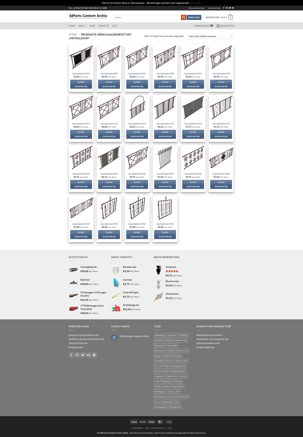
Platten (158, 386)
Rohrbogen (160, 391)
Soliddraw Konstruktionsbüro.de (86, 338)
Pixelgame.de (76, 347)
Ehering (177, 355)
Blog (92, 26)
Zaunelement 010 (109, 173)
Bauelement (160, 345)
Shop (81, 26)
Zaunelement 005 (221, 173)
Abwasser (172, 335)
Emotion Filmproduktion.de (84, 334)
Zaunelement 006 (193, 173)
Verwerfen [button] (195, 2)
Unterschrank (182, 396)
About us (104, 26)
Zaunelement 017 (81, 123)
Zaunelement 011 (221, 123)
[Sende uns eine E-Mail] (233, 8)
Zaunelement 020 (165, 73)
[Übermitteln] (183, 17)
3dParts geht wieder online (134, 336)
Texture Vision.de (78, 343)
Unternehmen (214, 8)
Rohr (181, 386)
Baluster (170, 340)
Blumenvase (160, 350)
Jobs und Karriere (197, 8)
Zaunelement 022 (109, 73)
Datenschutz (158, 428)
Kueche (165, 371)
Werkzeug (166, 402)
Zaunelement (161, 407)
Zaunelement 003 (109, 223)
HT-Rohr (165, 366)
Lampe (183, 376)
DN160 (167, 355)
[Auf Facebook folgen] (224, 8)
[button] (194, 17)
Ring (174, 386)
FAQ (115, 26)
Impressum (137, 428)
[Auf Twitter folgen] (230, 8)
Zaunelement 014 (137, 123)
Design (158, 355)
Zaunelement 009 (81, 173)
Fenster (168, 361)
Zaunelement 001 (165, 223)
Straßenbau (160, 396)
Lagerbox (159, 376)
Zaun (176, 402)
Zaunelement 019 (193, 73)
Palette (178, 381)
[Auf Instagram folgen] (227, 8)
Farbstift (159, 361)
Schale (170, 391)
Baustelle (173, 345)
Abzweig (183, 335)
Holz (157, 366)
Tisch (170, 396)
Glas (186, 361)
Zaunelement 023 (81, 73)
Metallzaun (167, 381)
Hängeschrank (178, 366)
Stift (178, 391)
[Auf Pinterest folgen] (94, 355)
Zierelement (175, 407)
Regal (166, 386)
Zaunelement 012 (193, 123)
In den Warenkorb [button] (81, 84)
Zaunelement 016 (109, 123)
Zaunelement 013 (165, 123)
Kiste (157, 371)
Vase (157, 402)
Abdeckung (160, 335)
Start (73, 34)
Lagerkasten (172, 376)
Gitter (178, 361)
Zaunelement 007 (165, 173)
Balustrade (181, 340)
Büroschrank (182, 350)
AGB (147, 428)
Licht (157, 381)
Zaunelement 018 (221, 73)
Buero (171, 350)
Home (72, 26)
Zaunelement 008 (137, 173)
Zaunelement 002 (137, 223)
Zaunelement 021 (137, 73)
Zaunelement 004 (81, 223)
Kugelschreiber (179, 371)
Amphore (159, 340)
